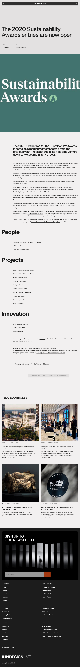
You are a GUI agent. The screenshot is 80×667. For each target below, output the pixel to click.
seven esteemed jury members (24, 198)
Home (4, 587)
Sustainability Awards (37, 376)
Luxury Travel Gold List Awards (52, 636)
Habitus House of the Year (51, 633)
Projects (5, 594)
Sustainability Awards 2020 (58, 376)
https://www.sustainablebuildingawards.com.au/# (33, 351)
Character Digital (8, 648)
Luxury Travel (46, 597)
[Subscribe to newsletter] (47, 574)
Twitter (4, 630)
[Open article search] (76, 3)
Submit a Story (7, 618)
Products (5, 597)
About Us (5, 608)
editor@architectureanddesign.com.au (50, 353)
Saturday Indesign (48, 608)
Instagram (5, 626)
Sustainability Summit (35, 214)
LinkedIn (5, 636)
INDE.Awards (46, 626)
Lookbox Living (47, 594)
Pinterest (5, 639)
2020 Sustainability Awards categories (45, 222)
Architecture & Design (49, 587)
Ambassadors (56, 195)
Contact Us (5, 612)
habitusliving (46, 591)
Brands (4, 600)
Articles (4, 591)
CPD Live (45, 612)
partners (42, 339)
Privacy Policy (7, 615)
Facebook (5, 633)
